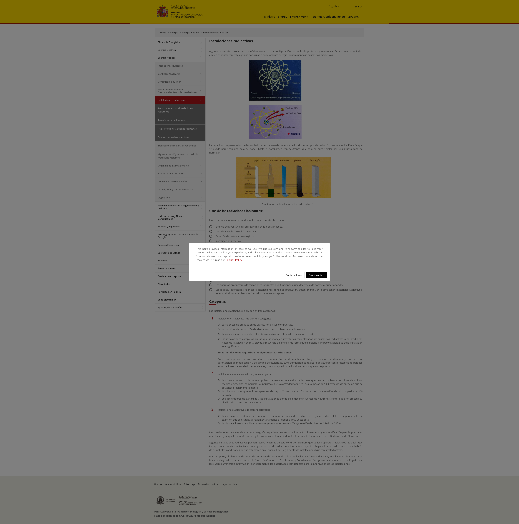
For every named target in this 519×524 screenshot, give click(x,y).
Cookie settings (294, 275)
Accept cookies (316, 275)
